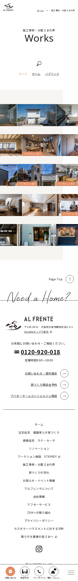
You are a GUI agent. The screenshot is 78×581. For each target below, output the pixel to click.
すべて (23, 73)
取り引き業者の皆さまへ (37, 537)
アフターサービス (39, 505)
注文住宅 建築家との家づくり (39, 432)
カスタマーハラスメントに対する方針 (39, 529)
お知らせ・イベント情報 (39, 480)
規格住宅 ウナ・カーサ (39, 440)
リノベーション (39, 448)
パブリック (52, 73)
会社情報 (39, 497)
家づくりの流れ (39, 472)
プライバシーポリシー (39, 521)
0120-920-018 (40, 352)
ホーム (40, 10)
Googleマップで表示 (36, 331)
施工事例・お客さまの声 (39, 464)
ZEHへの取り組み (39, 513)
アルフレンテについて (39, 489)
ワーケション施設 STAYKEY (38, 456)
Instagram (39, 549)
